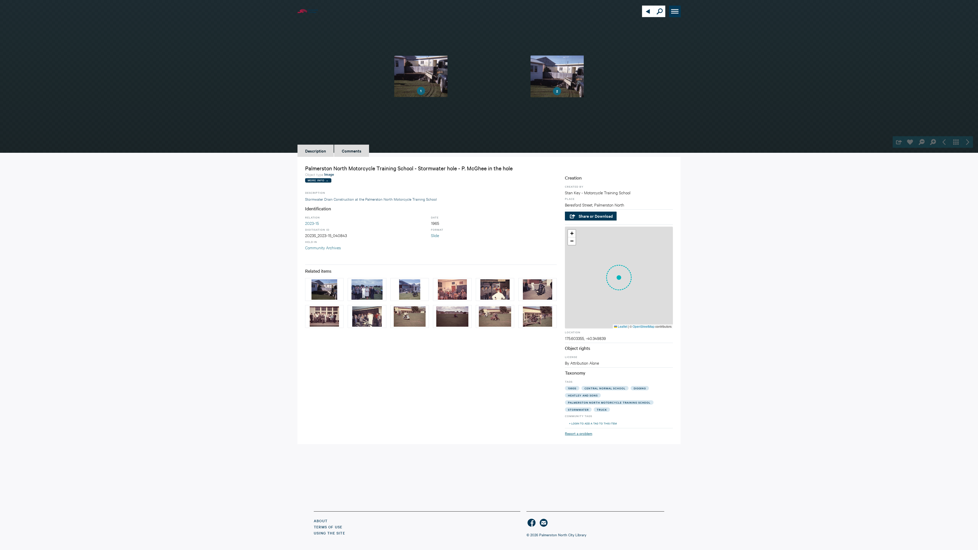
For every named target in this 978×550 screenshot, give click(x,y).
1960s (572, 388)
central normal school (605, 388)
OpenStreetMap (644, 326)
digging (640, 388)
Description (315, 151)
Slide (435, 235)
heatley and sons (582, 395)
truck (602, 409)
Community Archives (323, 247)
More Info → (318, 180)
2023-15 (312, 223)
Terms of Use (328, 526)
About (321, 520)
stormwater (578, 409)
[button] (619, 277)
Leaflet (622, 326)
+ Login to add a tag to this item (593, 423)
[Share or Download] (898, 142)
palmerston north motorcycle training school (609, 402)
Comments (351, 151)
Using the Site (329, 532)
